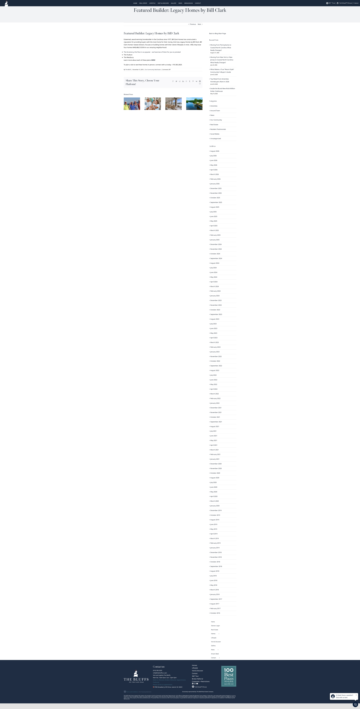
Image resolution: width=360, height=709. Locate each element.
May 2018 (213, 585)
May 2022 (213, 384)
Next (199, 24)
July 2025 (213, 212)
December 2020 (216, 464)
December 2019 (216, 510)
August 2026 (214, 151)
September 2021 (216, 422)
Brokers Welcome (170, 680)
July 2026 (213, 156)
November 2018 (216, 557)
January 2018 (214, 594)
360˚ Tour (331, 3)
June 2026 (213, 160)
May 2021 (213, 440)
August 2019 (214, 520)
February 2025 (215, 235)
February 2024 (215, 291)
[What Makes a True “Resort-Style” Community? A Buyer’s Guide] (173, 104)
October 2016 (215, 613)
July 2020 (213, 482)
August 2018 (214, 571)
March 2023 (214, 342)
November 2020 (216, 468)
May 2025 (213, 221)
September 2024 (216, 258)
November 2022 (216, 356)
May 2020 (213, 492)
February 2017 (215, 608)
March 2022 (214, 394)
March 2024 (214, 286)
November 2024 (216, 249)
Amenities (213, 106)
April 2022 (213, 389)
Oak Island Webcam (345, 3)
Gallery (173, 3)
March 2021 (214, 450)
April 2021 (213, 445)
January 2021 (214, 459)
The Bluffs (128, 69)
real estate (143, 3)
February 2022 (215, 398)
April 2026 (213, 170)
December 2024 (216, 244)
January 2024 (214, 296)
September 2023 (216, 314)
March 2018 (214, 590)
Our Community (149, 69)
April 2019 (213, 534)
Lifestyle (152, 3)
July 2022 (213, 375)
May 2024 (213, 277)
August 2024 (214, 263)
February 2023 (215, 347)
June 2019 (213, 524)
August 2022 (214, 370)
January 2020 (214, 506)
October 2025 (215, 198)
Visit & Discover (163, 3)
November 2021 (216, 412)
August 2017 (214, 604)
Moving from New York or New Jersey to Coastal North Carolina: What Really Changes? (221, 60)
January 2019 (214, 548)
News (180, 3)
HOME (135, 3)
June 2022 (213, 380)
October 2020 (215, 473)
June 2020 (213, 487)
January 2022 (214, 403)
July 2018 (213, 576)
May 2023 (213, 333)
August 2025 (214, 207)
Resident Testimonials (218, 129)
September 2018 (216, 566)
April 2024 (213, 282)
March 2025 (214, 230)
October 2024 (215, 254)
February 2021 (215, 454)
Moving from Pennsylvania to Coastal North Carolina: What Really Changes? (220, 47)
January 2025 (214, 240)
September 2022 (216, 366)
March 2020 (214, 501)
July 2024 (213, 268)
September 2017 (216, 599)
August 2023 (214, 319)
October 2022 (215, 361)
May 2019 (213, 529)
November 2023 (216, 305)
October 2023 (215, 310)
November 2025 (216, 193)
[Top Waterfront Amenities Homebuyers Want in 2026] (194, 104)
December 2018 (216, 552)
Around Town (215, 111)
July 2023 (213, 324)
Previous (193, 24)
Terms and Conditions (132, 692)
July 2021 (213, 431)
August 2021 (214, 426)
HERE (153, 60)
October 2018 (215, 562)
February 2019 (215, 543)
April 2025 (213, 226)
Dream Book (188, 3)
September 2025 (216, 202)
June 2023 (213, 328)
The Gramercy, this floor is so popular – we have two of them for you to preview (152, 52)
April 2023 (213, 338)
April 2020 (213, 496)
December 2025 (216, 188)
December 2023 (216, 300)
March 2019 (214, 538)
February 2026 (215, 179)
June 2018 (213, 580)
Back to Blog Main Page (217, 33)
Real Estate (157, 69)
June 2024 (213, 272)
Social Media (214, 134)
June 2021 (213, 436)
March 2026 (214, 174)
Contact (198, 3)
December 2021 (216, 408)
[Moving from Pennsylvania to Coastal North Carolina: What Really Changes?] (132, 104)
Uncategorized (215, 138)
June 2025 (213, 216)
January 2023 (214, 352)
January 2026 (214, 184)
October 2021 (215, 417)
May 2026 (213, 165)
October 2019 (215, 515)
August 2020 (214, 478)
